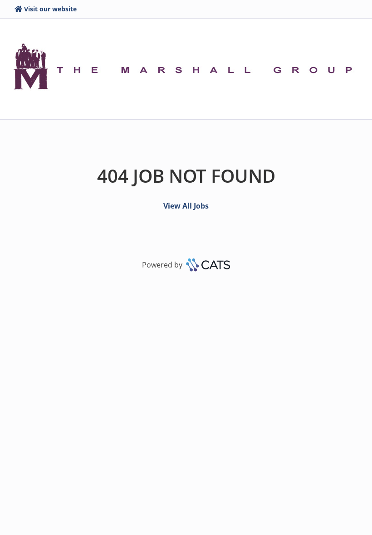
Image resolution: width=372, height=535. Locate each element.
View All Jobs (186, 206)
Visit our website (50, 9)
